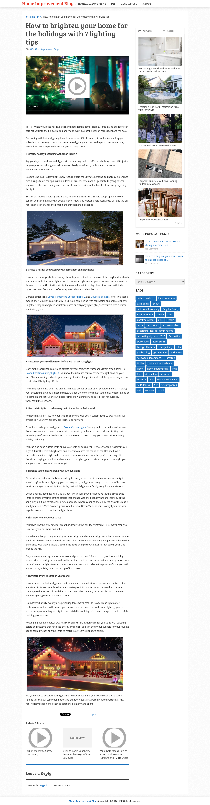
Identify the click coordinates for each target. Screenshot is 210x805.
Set (156, 384)
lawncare (165, 374)
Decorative (143, 341)
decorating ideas (170, 325)
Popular (147, 31)
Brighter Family (171, 309)
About (146, 3)
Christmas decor (145, 319)
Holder (140, 363)
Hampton (170, 357)
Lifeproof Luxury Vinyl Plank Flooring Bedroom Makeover (157, 182)
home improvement (157, 368)
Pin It (93, 714)
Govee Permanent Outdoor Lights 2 (66, 296)
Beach (156, 303)
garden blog (143, 352)
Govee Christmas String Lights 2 (43, 372)
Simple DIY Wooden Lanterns (154, 219)
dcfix (160, 319)
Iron (139, 374)
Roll (151, 379)
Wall (139, 390)
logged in (44, 785)
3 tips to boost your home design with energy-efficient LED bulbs (77, 754)
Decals (170, 319)
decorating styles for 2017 (151, 336)
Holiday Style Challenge (160, 363)
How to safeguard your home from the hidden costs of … (164, 257)
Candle (160, 314)
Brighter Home (145, 314)
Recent (170, 31)
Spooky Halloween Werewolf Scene (157, 145)
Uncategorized (169, 384)
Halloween (176, 352)
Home (31, 16)
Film (178, 347)
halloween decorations (149, 357)
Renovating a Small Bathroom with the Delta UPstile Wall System (159, 70)
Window (149, 390)
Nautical (141, 379)
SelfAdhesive (143, 384)
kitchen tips (151, 374)
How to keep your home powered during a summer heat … (163, 243)
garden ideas (160, 352)
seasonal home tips (167, 379)
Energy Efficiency (146, 347)
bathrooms (143, 303)
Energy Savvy (166, 347)
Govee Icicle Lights (101, 296)
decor (140, 325)
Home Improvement (92, 3)
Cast (170, 314)
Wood (161, 390)
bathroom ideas (166, 298)
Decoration (174, 336)
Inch (174, 368)
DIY (113, 3)
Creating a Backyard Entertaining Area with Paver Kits (158, 108)
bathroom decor (145, 298)
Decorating (129, 3)
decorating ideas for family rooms (155, 330)
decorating (152, 325)
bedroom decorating (148, 309)
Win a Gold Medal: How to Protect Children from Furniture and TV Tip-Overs (114, 754)
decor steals (158, 341)
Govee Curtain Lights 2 (76, 427)
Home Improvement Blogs (48, 3)
